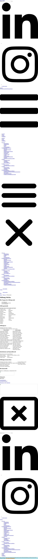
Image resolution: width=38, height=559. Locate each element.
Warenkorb (3, 136)
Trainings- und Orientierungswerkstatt (10, 174)
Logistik (5, 265)
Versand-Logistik (6, 154)
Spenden (3, 138)
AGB (5, 382)
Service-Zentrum (6, 167)
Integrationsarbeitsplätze (7, 173)
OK (6, 558)
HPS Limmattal (6, 164)
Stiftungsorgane (6, 144)
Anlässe (3, 135)
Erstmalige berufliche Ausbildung (9, 165)
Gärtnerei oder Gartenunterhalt (9, 535)
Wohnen (3, 159)
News (3, 134)
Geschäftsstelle (6, 143)
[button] (19, 214)
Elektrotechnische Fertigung (8, 151)
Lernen (3, 163)
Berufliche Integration (5, 170)
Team (5, 146)
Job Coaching (6, 172)
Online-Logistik (6, 152)
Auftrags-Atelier (6, 155)
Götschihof (5, 161)
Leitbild (5, 145)
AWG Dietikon (6, 162)
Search (1, 1)
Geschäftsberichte (7, 257)
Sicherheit (5, 157)
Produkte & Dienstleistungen (6, 258)
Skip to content (2, 0)
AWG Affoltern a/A (7, 273)
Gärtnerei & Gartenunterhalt (8, 156)
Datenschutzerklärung (11, 558)
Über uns (3, 142)
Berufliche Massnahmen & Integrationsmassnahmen (12, 171)
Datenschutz (2, 382)
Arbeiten (3, 166)
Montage (5, 150)
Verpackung (6, 153)
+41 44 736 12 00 (3, 380)
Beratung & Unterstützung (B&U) (9, 158)
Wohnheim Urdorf (7, 160)
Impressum (8, 382)
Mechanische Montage (7, 149)
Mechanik (5, 148)
